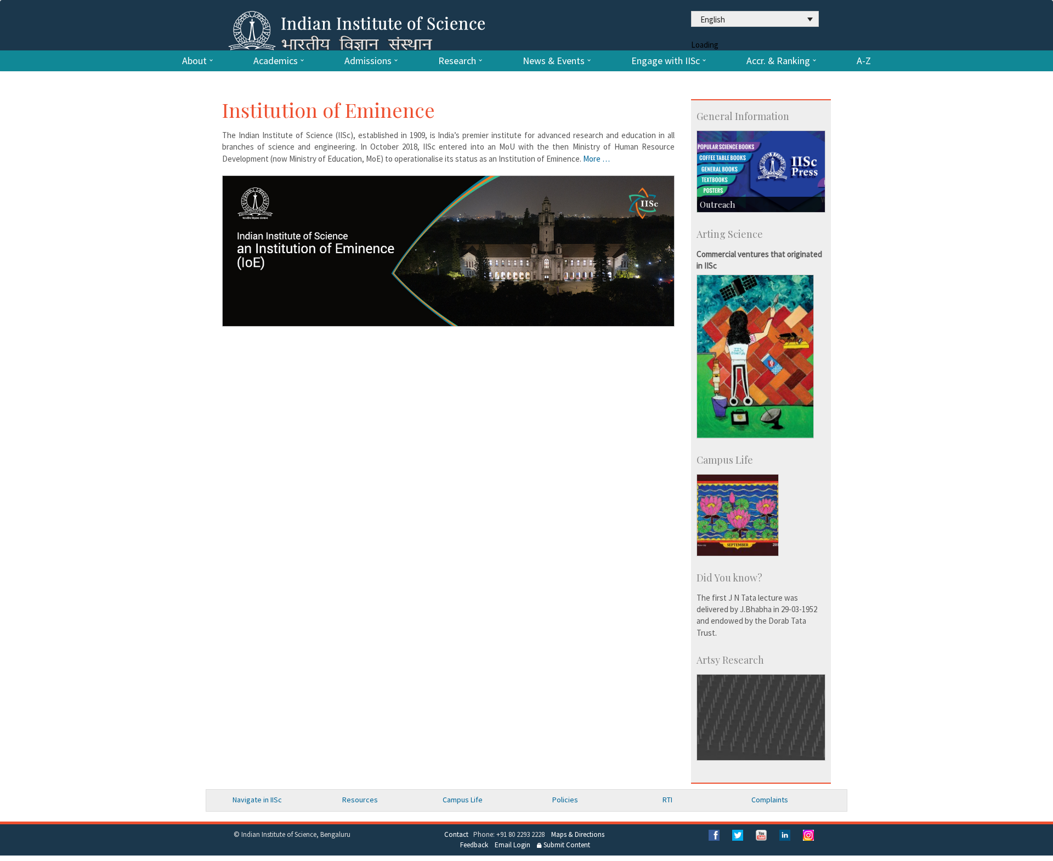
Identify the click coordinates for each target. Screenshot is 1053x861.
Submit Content (566, 844)
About (194, 61)
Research (457, 61)
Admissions (368, 61)
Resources (360, 800)
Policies (565, 800)
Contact (456, 834)
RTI (667, 800)
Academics (275, 61)
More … (596, 158)
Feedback (474, 844)
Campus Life (463, 800)
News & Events (554, 61)
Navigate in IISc (257, 800)
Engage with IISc (665, 61)
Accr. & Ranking (778, 61)
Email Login (512, 844)
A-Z (864, 61)
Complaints (769, 800)
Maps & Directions (577, 834)
